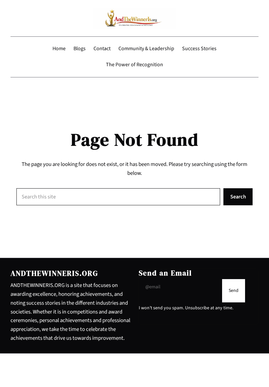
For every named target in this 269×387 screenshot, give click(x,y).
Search (238, 197)
